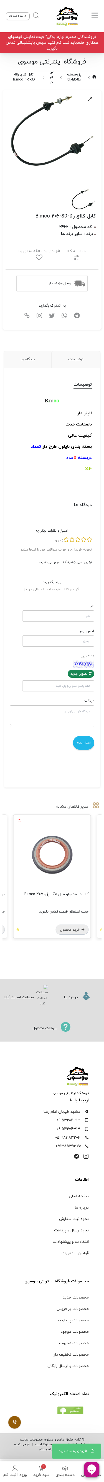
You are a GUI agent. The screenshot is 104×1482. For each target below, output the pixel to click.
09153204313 (68, 1120)
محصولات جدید (76, 1297)
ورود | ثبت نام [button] (16, 16)
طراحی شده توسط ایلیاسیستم (39, 1446)
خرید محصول (70, 929)
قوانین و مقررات (75, 1253)
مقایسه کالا (76, 251)
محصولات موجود (75, 1331)
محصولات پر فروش (73, 1309)
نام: (92, 606)
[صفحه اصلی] (66, 16)
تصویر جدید (79, 674)
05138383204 (67, 1137)
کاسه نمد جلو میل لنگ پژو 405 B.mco (56, 894)
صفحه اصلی (79, 1196)
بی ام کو (52, 77)
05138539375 (69, 1146)
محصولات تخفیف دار (71, 1354)
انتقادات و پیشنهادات (71, 1241)
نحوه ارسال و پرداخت (71, 1230)
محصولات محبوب (74, 1343)
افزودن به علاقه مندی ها (39, 251)
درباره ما (82, 1207)
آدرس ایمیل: (85, 631)
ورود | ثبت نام (15, 1475)
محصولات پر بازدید (73, 1320)
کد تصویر (87, 656)
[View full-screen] (90, 99)
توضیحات (75, 359)
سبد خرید (41, 1475)
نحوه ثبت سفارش (74, 1219)
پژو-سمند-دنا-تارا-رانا (74, 77)
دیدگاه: (89, 701)
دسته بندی (65, 1475)
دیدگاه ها (28, 359)
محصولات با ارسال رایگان (68, 1366)
